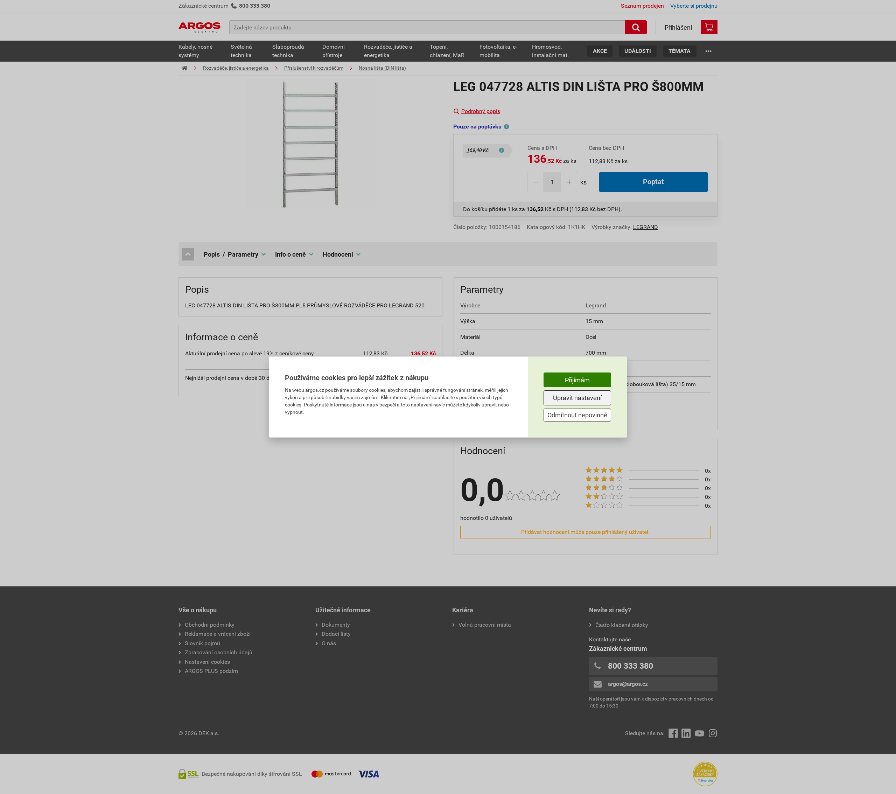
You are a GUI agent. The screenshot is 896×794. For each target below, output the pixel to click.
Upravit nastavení (577, 398)
